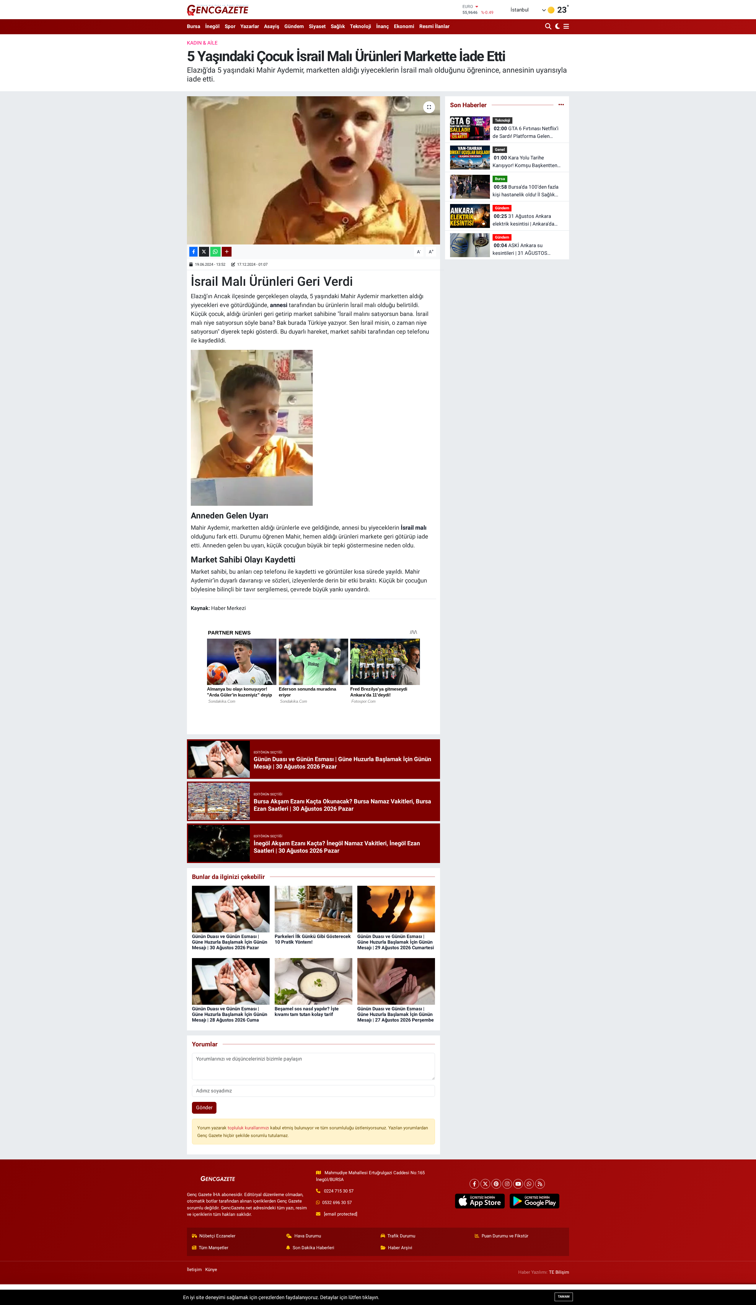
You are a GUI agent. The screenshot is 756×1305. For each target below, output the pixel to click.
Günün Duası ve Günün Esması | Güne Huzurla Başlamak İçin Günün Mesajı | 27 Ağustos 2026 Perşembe (395, 1014)
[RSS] (540, 1184)
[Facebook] (474, 1184)
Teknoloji (360, 26)
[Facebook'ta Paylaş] (193, 252)
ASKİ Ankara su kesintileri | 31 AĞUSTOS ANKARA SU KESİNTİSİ (520, 249)
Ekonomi (404, 26)
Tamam (564, 1297)
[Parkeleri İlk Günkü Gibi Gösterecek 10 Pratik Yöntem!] (313, 908)
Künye (211, 1269)
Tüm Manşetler (213, 1247)
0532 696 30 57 (337, 1202)
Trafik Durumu (401, 1236)
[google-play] (534, 1201)
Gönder (204, 1107)
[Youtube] (518, 1184)
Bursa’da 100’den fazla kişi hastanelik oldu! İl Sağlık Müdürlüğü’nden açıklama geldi (527, 191)
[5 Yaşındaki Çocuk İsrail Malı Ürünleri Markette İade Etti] (313, 170)
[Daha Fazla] (227, 252)
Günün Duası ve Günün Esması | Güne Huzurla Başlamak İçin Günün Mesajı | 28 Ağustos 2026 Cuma (229, 1014)
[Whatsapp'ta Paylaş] (215, 252)
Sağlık (338, 26)
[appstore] (480, 1201)
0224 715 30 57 (338, 1191)
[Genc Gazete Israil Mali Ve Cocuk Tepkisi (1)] (252, 427)
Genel (500, 149)
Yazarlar (249, 26)
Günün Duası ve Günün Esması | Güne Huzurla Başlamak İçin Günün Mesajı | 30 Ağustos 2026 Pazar (229, 942)
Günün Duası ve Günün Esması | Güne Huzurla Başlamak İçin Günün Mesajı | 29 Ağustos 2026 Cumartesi (395, 942)
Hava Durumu (307, 1236)
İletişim (194, 1269)
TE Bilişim (559, 1272)
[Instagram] (507, 1184)
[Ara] (549, 26)
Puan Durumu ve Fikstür (505, 1236)
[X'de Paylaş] (204, 252)
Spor (230, 26)
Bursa (193, 26)
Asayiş (271, 26)
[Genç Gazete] (218, 9)
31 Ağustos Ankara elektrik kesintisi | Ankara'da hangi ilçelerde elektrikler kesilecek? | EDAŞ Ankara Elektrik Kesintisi (523, 220)
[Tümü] (561, 105)
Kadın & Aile (202, 43)
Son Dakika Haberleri (313, 1247)
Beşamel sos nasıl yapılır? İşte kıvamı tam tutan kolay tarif (307, 1011)
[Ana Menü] (565, 26)
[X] (485, 1184)
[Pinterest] (496, 1184)
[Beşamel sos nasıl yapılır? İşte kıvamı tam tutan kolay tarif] (313, 981)
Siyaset (317, 26)
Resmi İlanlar (434, 26)
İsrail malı (413, 527)
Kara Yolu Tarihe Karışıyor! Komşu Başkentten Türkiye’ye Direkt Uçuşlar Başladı (525, 162)
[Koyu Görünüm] (557, 26)
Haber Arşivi (400, 1247)
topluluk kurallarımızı (249, 1128)
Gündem (294, 26)
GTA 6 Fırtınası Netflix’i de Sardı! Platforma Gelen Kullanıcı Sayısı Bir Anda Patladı (527, 132)
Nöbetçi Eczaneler (217, 1236)
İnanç (382, 26)
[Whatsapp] (529, 1184)
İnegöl (212, 26)
